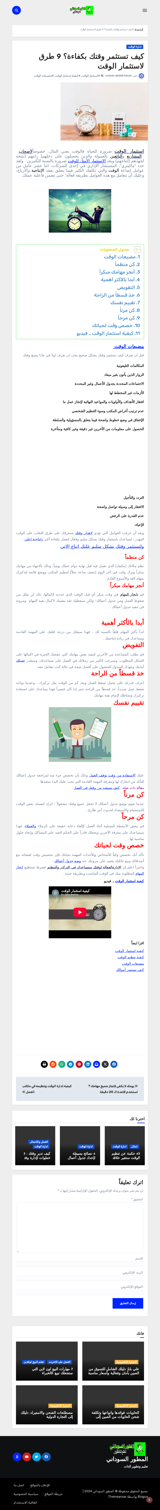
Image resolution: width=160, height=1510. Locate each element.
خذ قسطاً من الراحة (114, 295)
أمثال (134, 1146)
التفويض (126, 287)
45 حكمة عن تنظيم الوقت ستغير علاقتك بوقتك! (125, 1158)
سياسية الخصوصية (26, 1494)
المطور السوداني (127, 1460)
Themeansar (117, 1496)
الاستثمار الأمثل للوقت (87, 160)
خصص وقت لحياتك (112, 325)
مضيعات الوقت (119, 257)
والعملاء (30, 826)
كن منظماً (125, 264)
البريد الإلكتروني (133, 1272)
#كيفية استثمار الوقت (67, 75)
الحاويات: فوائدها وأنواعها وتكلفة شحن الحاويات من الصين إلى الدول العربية (115, 1417)
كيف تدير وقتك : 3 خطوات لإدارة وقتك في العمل (35, 1158)
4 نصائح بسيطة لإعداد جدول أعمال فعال (81, 1158)
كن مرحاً (126, 318)
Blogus (143, 1496)
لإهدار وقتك (83, 533)
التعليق (137, 1199)
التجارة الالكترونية (126, 1362)
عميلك (20, 661)
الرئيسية (139, 29)
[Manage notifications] (149, 1500)
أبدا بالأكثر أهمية (118, 279)
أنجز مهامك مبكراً (117, 272)
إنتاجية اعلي (33, 539)
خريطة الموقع (53, 1494)
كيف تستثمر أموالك (130, 970)
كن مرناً (127, 310)
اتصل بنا (19, 1485)
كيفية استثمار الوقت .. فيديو (104, 333)
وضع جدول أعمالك (67, 861)
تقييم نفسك (122, 302)
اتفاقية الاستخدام (25, 1502)
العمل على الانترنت (59, 1362)
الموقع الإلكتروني (132, 1287)
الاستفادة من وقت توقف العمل (112, 775)
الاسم (139, 1258)
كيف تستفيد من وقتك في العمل (97, 788)
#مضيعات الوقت (44, 75)
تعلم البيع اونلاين (34, 1362)
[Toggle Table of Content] (135, 249)
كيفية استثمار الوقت (129, 881)
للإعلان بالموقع (40, 1485)
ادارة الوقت (135, 46)
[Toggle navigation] (145, 10)
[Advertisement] (79, 1014)
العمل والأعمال (39, 1142)
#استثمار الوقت (91, 75)
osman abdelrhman (118, 75)
